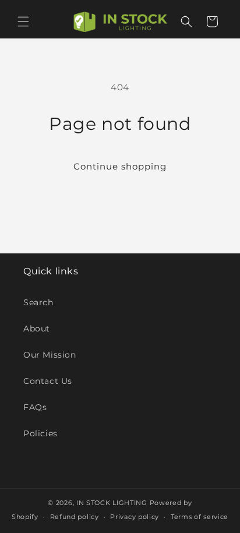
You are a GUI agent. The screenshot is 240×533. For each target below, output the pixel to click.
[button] (23, 21)
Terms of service (199, 517)
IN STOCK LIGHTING (111, 503)
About (36, 328)
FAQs (35, 407)
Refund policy (74, 517)
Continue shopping (120, 166)
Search (38, 302)
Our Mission (49, 355)
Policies (40, 433)
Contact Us (47, 381)
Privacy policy (134, 517)
